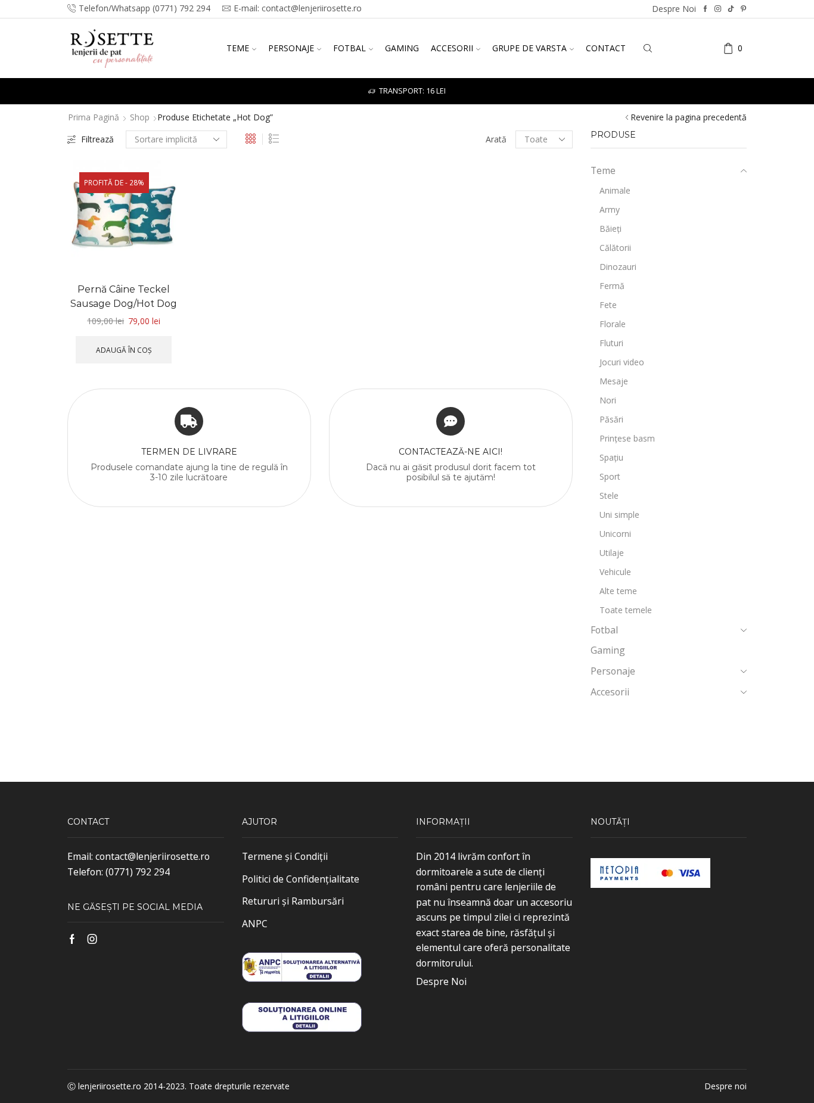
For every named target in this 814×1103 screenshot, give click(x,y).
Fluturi (611, 343)
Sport (609, 476)
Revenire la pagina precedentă (688, 117)
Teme (237, 48)
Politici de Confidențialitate (300, 878)
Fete (608, 304)
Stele (609, 495)
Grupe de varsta (529, 48)
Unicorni (615, 533)
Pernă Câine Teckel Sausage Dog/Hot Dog (123, 296)
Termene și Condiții (285, 856)
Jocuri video (621, 362)
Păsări (611, 419)
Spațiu (611, 457)
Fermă (612, 285)
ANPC (255, 923)
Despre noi (674, 8)
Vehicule (615, 571)
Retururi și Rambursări (293, 901)
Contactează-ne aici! (450, 451)
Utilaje (611, 552)
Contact (606, 48)
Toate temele (625, 610)
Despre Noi (441, 981)
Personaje (291, 48)
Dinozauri (617, 266)
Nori (607, 400)
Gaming (402, 48)
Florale (612, 324)
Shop (140, 117)
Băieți (610, 228)
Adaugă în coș (124, 350)
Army (609, 209)
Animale (614, 190)
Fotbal (349, 48)
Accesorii (452, 48)
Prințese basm (627, 438)
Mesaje (613, 381)
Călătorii (615, 247)
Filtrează (97, 139)
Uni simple (619, 514)
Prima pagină (93, 117)
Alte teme (618, 590)
